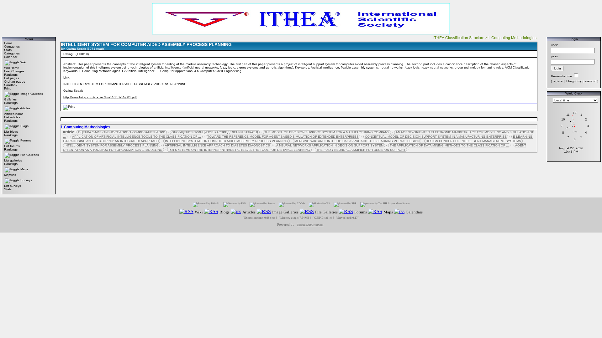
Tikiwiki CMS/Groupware (310, 224)
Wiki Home (11, 67)
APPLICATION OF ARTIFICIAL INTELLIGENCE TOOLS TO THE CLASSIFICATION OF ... (136, 136)
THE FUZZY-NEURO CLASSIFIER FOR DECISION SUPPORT (360, 149)
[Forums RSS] (346, 211)
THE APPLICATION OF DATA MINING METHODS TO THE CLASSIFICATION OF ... (449, 145)
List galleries (13, 160)
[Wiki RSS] (186, 211)
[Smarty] (262, 204)
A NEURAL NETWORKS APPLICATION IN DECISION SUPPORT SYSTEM (329, 145)
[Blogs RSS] (211, 211)
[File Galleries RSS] (307, 211)
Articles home (14, 113)
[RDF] (345, 204)
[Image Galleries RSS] (264, 211)
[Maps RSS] (375, 211)
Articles (25, 108)
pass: (555, 56)
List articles (12, 117)
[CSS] (319, 204)
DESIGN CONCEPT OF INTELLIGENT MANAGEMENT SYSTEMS (473, 141)
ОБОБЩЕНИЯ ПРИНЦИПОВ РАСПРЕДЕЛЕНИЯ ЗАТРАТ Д (215, 132)
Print (7, 88)
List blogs (11, 131)
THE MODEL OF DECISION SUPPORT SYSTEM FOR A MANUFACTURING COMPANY (326, 132)
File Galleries (29, 154)
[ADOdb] (291, 204)
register (558, 81)
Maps (24, 169)
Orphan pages (14, 81)
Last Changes (14, 71)
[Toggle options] (12, 62)
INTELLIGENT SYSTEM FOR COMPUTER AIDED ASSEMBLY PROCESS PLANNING (226, 141)
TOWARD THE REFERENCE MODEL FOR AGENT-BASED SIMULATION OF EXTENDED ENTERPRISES (283, 136)
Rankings (11, 74)
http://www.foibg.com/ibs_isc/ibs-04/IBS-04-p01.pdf (100, 97)
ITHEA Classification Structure (458, 38)
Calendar (10, 57)
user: (554, 45)
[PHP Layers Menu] (385, 204)
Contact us (12, 46)
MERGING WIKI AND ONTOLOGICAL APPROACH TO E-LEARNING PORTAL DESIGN (357, 141)
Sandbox (10, 85)
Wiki (23, 62)
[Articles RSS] (236, 211)
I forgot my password (581, 81)
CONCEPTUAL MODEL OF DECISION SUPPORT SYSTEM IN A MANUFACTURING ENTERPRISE (436, 136)
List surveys (12, 185)
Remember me (561, 76)
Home (8, 43)
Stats (8, 50)
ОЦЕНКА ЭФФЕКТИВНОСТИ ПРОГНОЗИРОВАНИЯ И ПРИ (121, 132)
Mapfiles (10, 175)
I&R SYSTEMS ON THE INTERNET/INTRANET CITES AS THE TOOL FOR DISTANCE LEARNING (239, 149)
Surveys (26, 180)
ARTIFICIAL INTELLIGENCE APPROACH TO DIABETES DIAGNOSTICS (218, 145)
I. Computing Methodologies (512, 38)
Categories (12, 53)
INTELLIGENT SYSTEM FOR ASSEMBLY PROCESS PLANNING (112, 145)
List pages (11, 78)
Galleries (10, 99)
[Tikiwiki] (206, 204)
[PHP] (234, 204)
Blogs (24, 126)
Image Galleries (31, 93)
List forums (12, 146)
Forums (25, 140)
